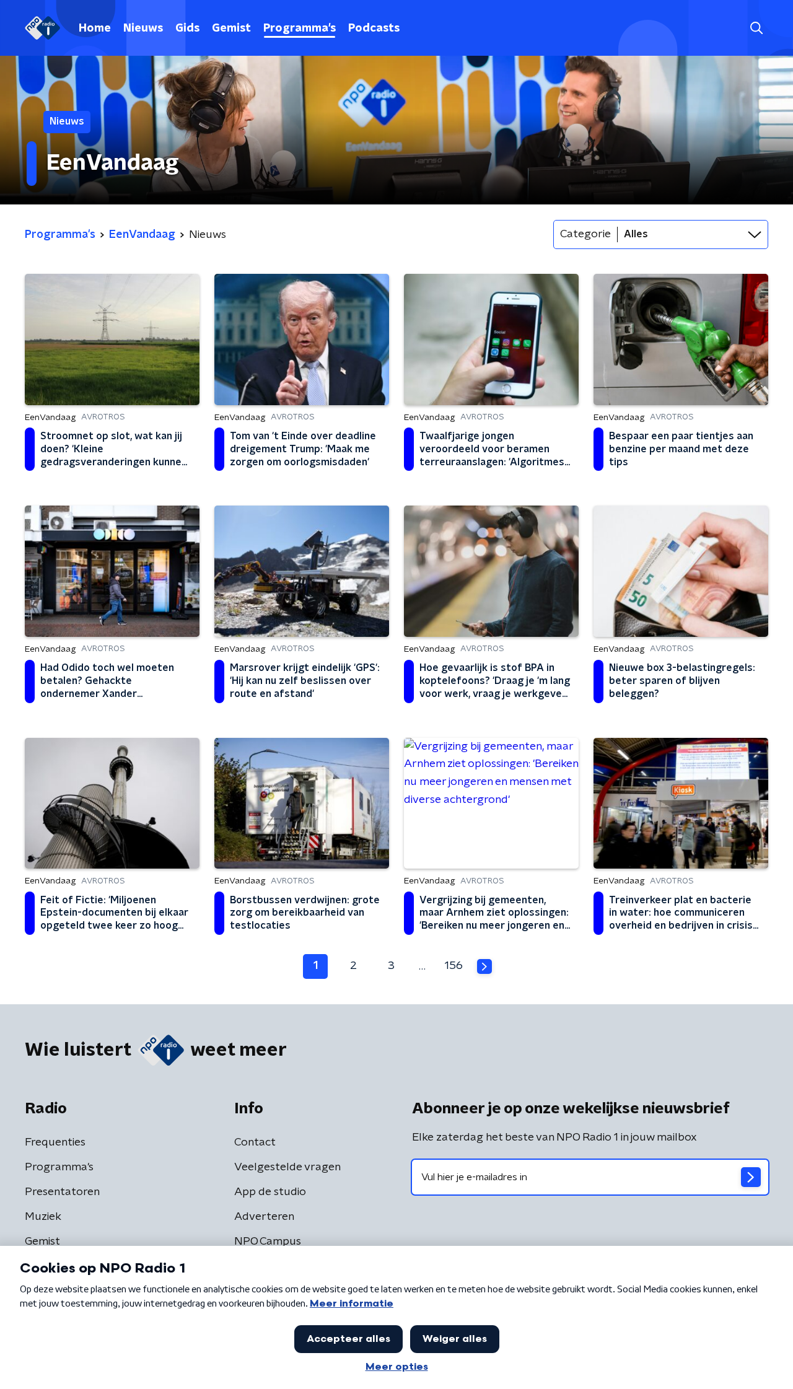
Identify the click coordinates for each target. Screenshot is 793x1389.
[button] (756, 28)
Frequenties (55, 1142)
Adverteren (264, 1216)
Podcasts (374, 28)
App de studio (270, 1192)
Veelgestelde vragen (287, 1167)
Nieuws (143, 28)
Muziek (43, 1216)
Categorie (585, 234)
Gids (187, 28)
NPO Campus (267, 1241)
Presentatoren (62, 1192)
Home (95, 28)
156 (454, 965)
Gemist (231, 28)
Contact (255, 1142)
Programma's (299, 28)
